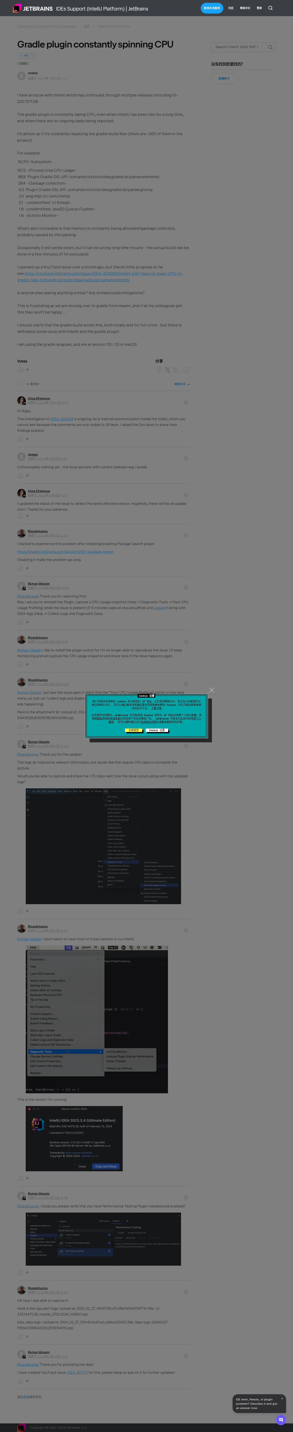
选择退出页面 (148, 722)
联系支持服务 (212, 8)
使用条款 (115, 718)
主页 (33, 8)
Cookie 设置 (157, 730)
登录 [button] (259, 8)
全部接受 (133, 730)
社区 (231, 8)
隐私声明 (102, 718)
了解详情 (156, 708)
